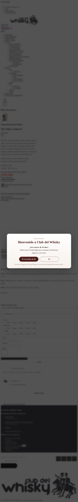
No (49, 259)
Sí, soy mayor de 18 (29, 259)
